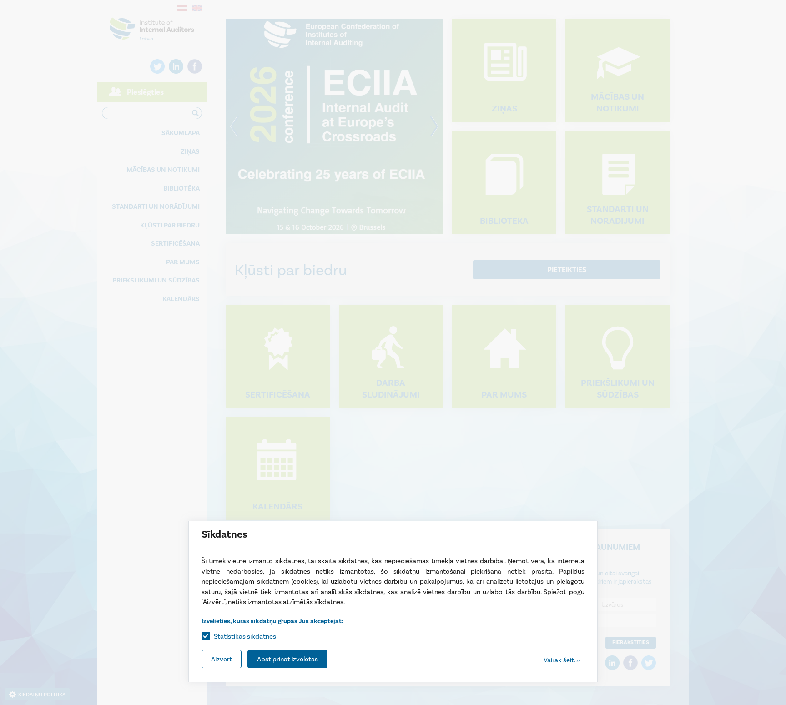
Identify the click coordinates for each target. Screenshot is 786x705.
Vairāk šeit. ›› (562, 660)
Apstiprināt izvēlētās (287, 659)
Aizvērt (221, 659)
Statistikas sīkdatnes (245, 636)
